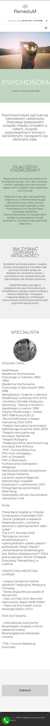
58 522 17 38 (27, 21)
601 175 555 (38, 21)
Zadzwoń (25, 690)
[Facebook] (46, 20)
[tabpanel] (25, 50)
